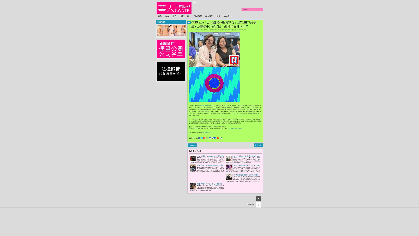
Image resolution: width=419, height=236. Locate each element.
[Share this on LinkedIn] (215, 138)
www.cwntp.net (206, 132)
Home (192, 29)
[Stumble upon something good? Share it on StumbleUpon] (207, 138)
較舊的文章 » (258, 145)
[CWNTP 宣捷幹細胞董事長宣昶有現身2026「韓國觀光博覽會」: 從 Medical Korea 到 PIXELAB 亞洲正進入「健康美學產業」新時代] (229, 158)
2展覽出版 (197, 29)
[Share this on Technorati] (221, 138)
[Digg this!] (210, 138)
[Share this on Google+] (204, 138)
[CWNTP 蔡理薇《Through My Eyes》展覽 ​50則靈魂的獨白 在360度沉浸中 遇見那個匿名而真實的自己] (193, 158)
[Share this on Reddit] (218, 138)
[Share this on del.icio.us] (213, 138)
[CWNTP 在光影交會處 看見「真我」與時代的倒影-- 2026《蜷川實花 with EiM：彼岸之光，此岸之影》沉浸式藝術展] (229, 167)
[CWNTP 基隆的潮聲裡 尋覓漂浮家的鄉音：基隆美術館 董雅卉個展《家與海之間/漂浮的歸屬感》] (229, 177)
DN (190, 22)
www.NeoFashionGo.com (235, 128)
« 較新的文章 (192, 145)
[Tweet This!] (202, 138)
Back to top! (258, 198)
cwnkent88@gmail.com (205, 105)
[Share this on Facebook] (199, 138)
